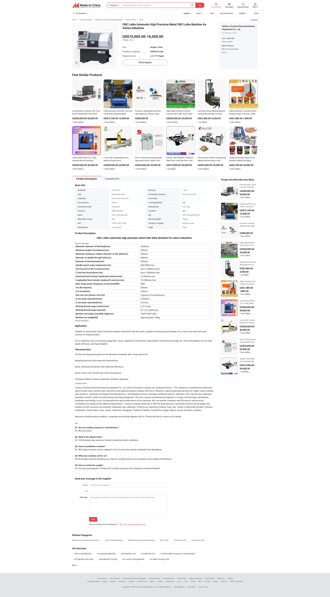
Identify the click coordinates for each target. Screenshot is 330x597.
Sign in (255, 7)
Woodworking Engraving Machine (141, 540)
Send (93, 519)
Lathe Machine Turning (108, 559)
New (184, 211)
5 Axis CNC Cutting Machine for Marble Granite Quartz (247, 321)
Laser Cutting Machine (114, 540)
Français (131, 581)
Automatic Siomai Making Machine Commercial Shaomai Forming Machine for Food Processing (248, 263)
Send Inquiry (145, 62)
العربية (179, 581)
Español (113, 581)
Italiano (152, 581)
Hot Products (101, 578)
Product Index (209, 578)
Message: (83, 497)
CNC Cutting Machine (82, 553)
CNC (184, 202)
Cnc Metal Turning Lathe (159, 559)
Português (122, 581)
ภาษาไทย (207, 581)
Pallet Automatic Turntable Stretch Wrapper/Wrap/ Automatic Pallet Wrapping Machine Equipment (248, 282)
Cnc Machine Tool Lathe (83, 559)
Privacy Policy (203, 587)
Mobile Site (221, 578)
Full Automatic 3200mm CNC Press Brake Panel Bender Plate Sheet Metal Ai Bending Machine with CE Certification (248, 186)
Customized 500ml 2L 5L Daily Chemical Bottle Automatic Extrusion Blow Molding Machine (248, 302)
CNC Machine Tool (128, 553)
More (224, 52)
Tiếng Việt (224, 581)
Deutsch (160, 581)
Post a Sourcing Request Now (132, 524)
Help (212, 13)
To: (86, 491)
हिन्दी (199, 581)
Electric (114, 202)
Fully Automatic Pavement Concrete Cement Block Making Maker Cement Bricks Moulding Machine (248, 205)
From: (85, 485)
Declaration (192, 587)
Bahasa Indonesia (236, 581)
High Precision (117, 211)
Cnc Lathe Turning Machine (133, 559)
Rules (256, 13)
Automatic (116, 206)
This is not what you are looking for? (103, 524)
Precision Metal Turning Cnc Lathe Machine (178, 553)
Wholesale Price (168, 578)
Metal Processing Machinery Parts (86, 540)
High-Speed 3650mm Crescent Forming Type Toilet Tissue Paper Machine (248, 244)
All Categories (81, 13)
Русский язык (142, 581)
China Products (114, 578)
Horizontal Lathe (118, 194)
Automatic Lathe (198, 540)
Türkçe (215, 581)
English (104, 581)
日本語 (193, 581)
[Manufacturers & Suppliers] (86, 5)
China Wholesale (154, 578)
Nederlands (170, 581)
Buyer (198, 13)
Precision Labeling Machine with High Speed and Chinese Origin (247, 224)
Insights (230, 578)
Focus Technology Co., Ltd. (148, 587)
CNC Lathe (164, 540)
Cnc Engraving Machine (106, 553)
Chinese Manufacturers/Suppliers (134, 578)
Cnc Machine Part (148, 553)
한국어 (186, 581)
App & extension (226, 13)
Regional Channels (195, 578)
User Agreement (179, 587)
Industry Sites (181, 578)
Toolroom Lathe (180, 540)
